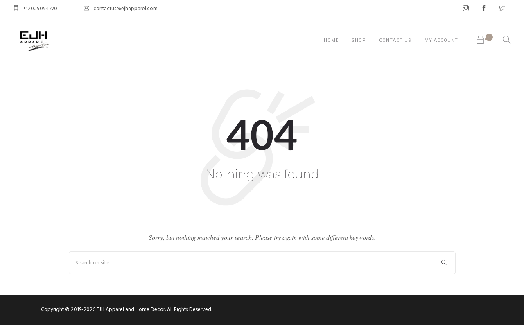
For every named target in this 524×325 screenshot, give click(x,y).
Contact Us (395, 40)
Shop (359, 40)
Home (331, 40)
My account (441, 40)
